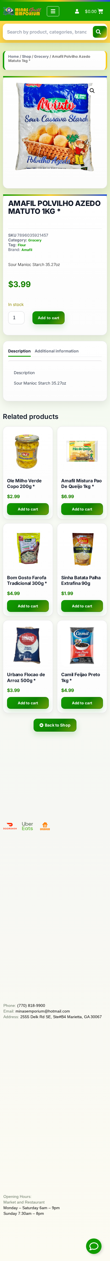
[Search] (100, 32)
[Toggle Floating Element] (94, 1246)
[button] (92, 91)
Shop (26, 56)
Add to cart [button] (28, 509)
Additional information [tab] (57, 350)
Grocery (41, 56)
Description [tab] (19, 350)
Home (13, 56)
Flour (22, 245)
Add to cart (48, 318)
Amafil (26, 250)
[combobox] (47, 32)
